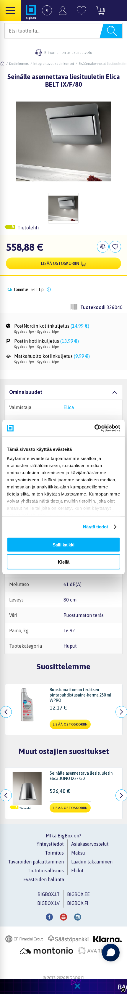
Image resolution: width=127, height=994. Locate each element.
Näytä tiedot (95, 526)
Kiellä (63, 561)
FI (46, 10)
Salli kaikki (63, 544)
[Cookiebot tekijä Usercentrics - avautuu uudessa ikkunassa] (94, 428)
